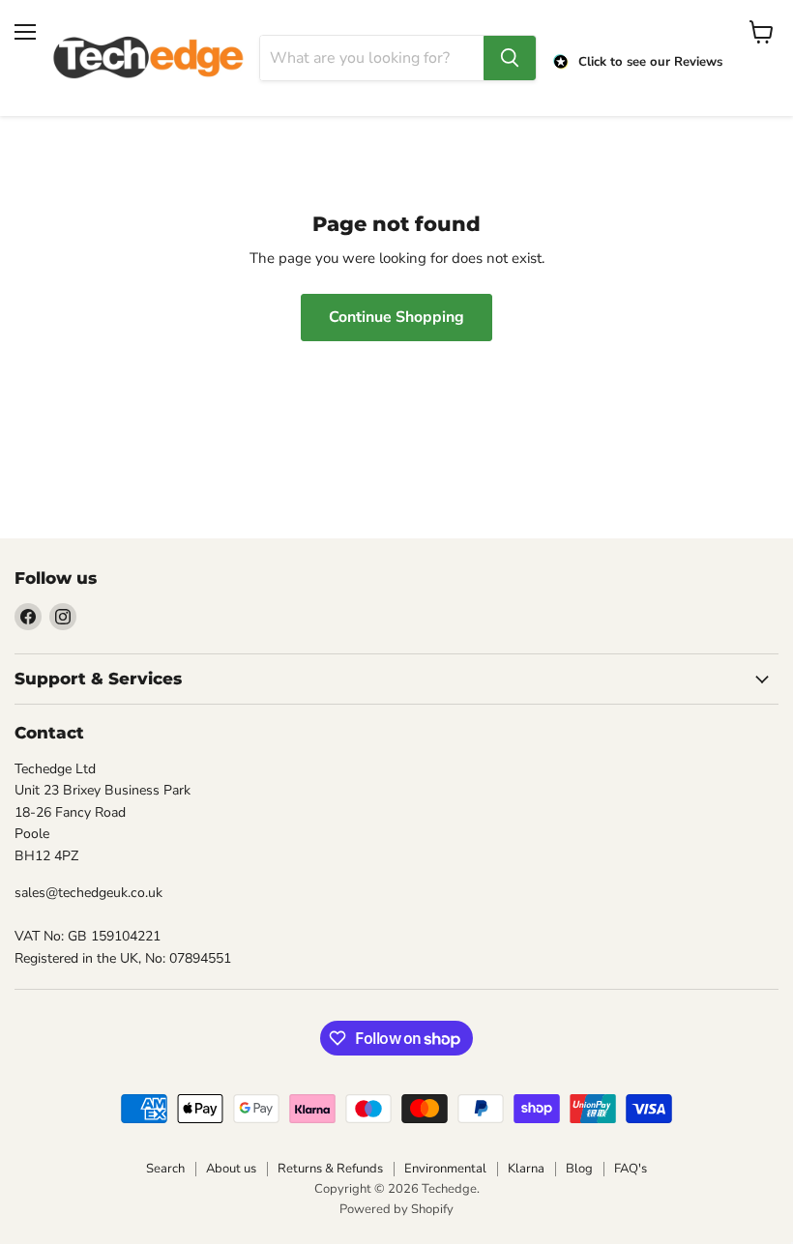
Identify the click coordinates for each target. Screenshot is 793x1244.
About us (231, 1168)
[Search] (510, 58)
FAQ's (630, 1168)
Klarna (526, 1168)
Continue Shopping (396, 317)
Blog (579, 1168)
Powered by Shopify (396, 1209)
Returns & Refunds (330, 1168)
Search (165, 1168)
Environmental (445, 1168)
